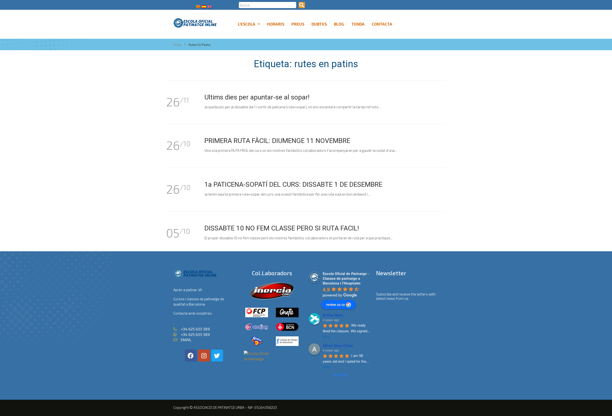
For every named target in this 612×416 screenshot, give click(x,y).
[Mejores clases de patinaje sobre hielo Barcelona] (257, 359)
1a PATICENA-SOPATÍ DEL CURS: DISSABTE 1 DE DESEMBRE (293, 184)
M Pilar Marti (333, 315)
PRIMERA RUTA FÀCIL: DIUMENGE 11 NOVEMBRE (277, 141)
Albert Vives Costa (338, 345)
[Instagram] (204, 355)
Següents (340, 374)
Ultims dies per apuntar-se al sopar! (257, 97)
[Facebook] (191, 355)
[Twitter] (217, 355)
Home (177, 45)
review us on (335, 304)
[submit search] (302, 5)
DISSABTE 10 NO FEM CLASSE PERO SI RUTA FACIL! (281, 228)
